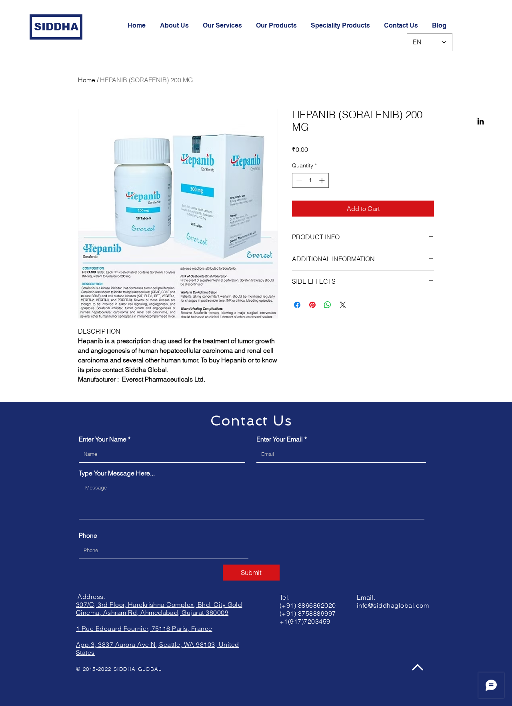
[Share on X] (343, 305)
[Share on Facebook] (297, 305)
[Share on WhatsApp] (327, 305)
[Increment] (323, 180)
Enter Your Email (279, 439)
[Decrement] (298, 180)
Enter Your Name (102, 439)
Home (86, 80)
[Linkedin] (480, 121)
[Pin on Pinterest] (312, 305)
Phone (88, 535)
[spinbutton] (310, 180)
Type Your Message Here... (117, 473)
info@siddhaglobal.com (393, 605)
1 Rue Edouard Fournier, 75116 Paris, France (144, 628)
